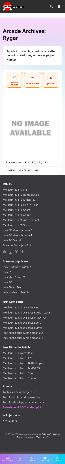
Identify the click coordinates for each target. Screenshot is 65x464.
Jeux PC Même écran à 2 (17, 230)
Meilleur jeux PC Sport (16, 210)
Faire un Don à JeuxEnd (17, 245)
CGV (44, 434)
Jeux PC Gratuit (12, 240)
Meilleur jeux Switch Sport (19, 373)
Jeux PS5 (8, 272)
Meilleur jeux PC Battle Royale (21, 194)
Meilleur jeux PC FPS (15, 189)
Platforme (24, 170)
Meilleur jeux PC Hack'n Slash (20, 205)
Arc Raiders (10, 421)
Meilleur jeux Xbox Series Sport (22, 322)
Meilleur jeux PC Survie (17, 225)
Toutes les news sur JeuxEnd (20, 392)
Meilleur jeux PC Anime (17, 215)
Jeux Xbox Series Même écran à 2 (23, 332)
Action (11, 170)
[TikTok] (22, 252)
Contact (53, 434)
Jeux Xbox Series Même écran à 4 (23, 338)
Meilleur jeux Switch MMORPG (21, 368)
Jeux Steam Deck (13, 287)
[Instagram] (10, 252)
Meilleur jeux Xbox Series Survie (22, 327)
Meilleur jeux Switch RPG (18, 353)
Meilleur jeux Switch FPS (17, 358)
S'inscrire (40, 437)
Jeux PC (7, 282)
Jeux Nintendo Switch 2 (17, 267)
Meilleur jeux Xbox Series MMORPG (24, 317)
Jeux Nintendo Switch (16, 292)
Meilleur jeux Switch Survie (19, 378)
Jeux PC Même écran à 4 (17, 235)
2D (36, 170)
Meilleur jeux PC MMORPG (19, 199)
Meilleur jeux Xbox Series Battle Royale (26, 312)
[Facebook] (4, 252)
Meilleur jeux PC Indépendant (21, 220)
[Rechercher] (51, 6)
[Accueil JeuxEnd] (13, 6)
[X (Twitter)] (16, 252)
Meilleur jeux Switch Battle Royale (23, 363)
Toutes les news (25, 437)
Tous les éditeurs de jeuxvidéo (21, 397)
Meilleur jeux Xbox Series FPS (20, 307)
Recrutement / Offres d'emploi (22, 407)
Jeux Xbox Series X (14, 277)
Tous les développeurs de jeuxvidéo (24, 402)
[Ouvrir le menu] (59, 6)
